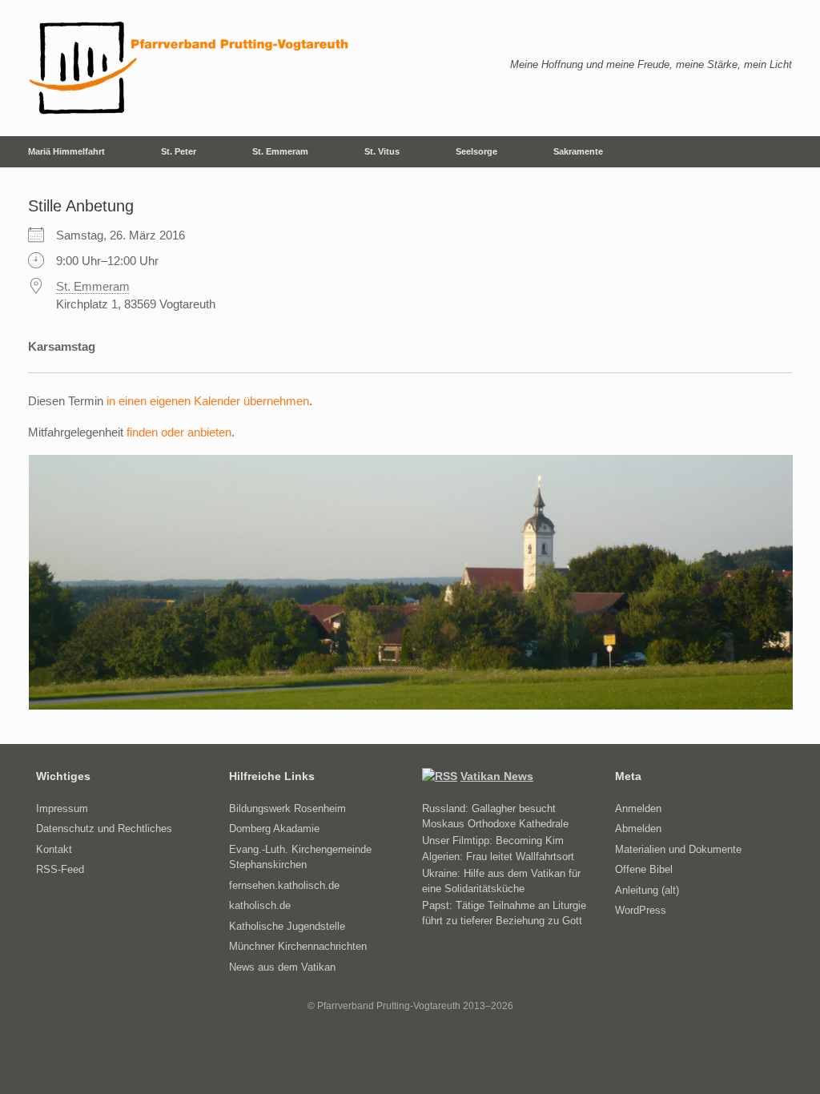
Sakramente (578, 151)
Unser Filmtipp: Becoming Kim (493, 841)
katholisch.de (260, 905)
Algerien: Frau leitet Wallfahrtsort (498, 857)
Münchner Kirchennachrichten (298, 946)
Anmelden (638, 808)
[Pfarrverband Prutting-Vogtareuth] (190, 68)
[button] (796, 151)
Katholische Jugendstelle (287, 926)
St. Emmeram (280, 151)
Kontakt (54, 849)
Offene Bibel (644, 869)
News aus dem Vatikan (282, 967)
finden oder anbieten (179, 432)
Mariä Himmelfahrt (66, 151)
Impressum (62, 808)
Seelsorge (476, 151)
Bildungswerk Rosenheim (287, 808)
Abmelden (638, 829)
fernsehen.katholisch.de (284, 885)
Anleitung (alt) (647, 890)
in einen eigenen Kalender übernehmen (208, 401)
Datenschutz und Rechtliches (104, 829)
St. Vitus (382, 151)
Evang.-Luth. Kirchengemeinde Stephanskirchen (300, 857)
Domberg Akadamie (274, 829)
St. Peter (178, 151)
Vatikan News (496, 776)
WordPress (640, 910)
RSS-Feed (60, 869)
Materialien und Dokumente (678, 849)
